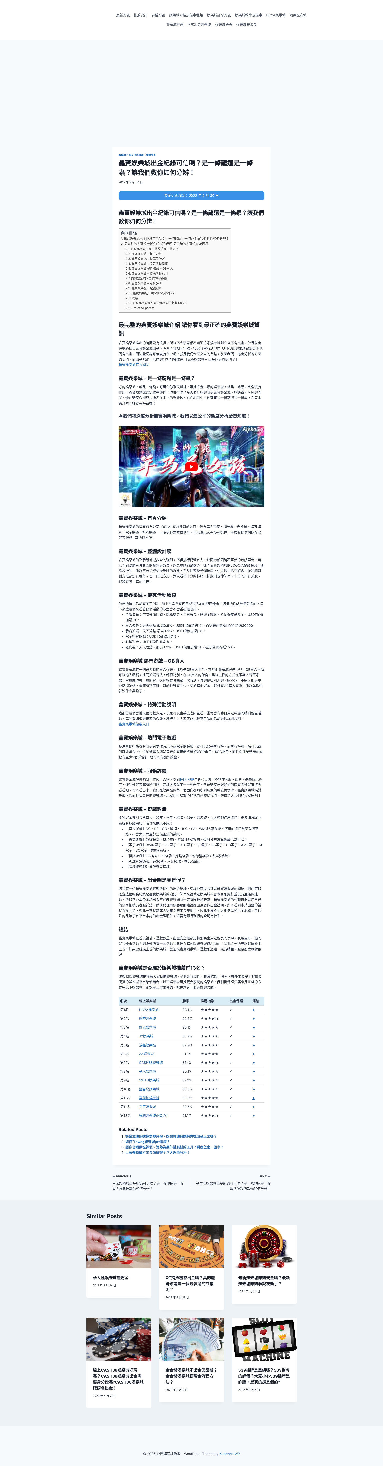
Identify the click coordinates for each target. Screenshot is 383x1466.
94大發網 (187, 779)
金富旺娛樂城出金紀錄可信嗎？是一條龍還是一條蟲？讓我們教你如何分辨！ (233, 1183)
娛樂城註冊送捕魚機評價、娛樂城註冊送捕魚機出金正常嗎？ (171, 1136)
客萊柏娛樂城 (149, 1098)
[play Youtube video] (191, 466)
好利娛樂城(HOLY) (153, 1116)
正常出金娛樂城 (199, 25)
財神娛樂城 (147, 1019)
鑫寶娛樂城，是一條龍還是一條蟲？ (155, 249)
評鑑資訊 (158, 15)
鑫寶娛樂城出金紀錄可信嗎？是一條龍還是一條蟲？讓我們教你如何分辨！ (176, 239)
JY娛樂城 (146, 1036)
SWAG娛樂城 (149, 1080)
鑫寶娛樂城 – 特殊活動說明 (149, 273)
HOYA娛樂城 (276, 15)
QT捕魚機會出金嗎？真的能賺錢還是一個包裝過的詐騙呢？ (190, 1283)
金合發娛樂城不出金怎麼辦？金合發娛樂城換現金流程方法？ (191, 1376)
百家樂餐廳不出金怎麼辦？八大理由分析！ (157, 1153)
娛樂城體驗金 (246, 25)
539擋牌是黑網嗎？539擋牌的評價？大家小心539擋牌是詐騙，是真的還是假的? (264, 1376)
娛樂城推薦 (174, 25)
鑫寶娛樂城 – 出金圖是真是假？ (154, 293)
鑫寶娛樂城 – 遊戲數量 (147, 288)
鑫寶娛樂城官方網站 (134, 365)
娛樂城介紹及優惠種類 (186, 15)
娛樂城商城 (298, 15)
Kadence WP (229, 1454)
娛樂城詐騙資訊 (219, 15)
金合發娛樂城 (149, 1089)
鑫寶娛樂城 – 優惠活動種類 (149, 264)
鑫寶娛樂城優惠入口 (134, 724)
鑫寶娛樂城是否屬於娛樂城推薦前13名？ (160, 303)
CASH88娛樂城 (151, 1063)
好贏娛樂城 (147, 1027)
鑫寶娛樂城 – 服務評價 (146, 283)
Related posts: (143, 308)
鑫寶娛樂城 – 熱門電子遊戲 (149, 278)
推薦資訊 (140, 15)
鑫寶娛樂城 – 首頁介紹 (146, 254)
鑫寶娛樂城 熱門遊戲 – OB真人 (152, 268)
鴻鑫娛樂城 (147, 1045)
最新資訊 (123, 15)
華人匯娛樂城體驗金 (111, 1277)
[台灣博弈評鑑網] (88, 20)
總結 (135, 298)
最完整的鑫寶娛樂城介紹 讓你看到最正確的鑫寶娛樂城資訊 (166, 244)
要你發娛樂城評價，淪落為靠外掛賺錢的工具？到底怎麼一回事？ (174, 1147)
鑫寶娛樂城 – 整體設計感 (148, 259)
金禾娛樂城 (147, 1071)
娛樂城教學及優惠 (248, 15)
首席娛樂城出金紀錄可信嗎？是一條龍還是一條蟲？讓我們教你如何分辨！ (148, 1183)
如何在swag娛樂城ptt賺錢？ (147, 1142)
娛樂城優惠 (223, 25)
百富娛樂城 (147, 1107)
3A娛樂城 (146, 1054)
